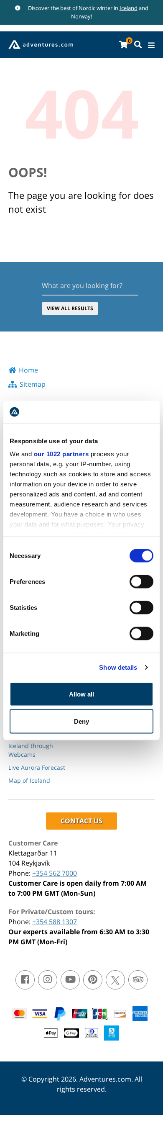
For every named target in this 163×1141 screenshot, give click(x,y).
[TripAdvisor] (138, 979)
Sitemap (33, 384)
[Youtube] (70, 979)
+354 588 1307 (54, 921)
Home (28, 370)
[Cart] (123, 44)
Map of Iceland (29, 780)
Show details (118, 667)
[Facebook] (25, 979)
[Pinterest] (92, 979)
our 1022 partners (61, 453)
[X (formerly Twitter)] (115, 979)
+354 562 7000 (54, 873)
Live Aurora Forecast (36, 767)
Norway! (81, 16)
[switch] (141, 581)
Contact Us (81, 820)
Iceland (129, 8)
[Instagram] (47, 979)
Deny (81, 721)
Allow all (81, 693)
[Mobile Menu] (151, 45)
